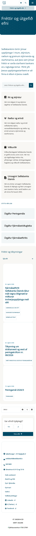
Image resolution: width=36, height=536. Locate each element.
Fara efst (17, 434)
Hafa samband (10, 475)
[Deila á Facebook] (22, 410)
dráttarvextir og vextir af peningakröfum (19, 360)
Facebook (10, 508)
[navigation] (32, 3)
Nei (9, 427)
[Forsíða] (5, 3)
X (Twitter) (11, 504)
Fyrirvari (8, 488)
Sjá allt (5, 259)
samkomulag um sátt (12, 308)
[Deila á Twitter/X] (27, 410)
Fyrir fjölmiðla (10, 483)
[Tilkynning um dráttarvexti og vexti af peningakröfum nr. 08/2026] (18, 332)
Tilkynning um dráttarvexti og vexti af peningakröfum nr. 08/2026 (16, 351)
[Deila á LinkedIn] (32, 410)
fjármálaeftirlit (11, 317)
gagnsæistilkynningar (13, 312)
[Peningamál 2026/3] (18, 375)
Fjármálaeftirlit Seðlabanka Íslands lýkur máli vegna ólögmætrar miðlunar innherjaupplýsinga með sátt (17, 295)
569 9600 (9, 464)
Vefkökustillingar (11, 496)
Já (18, 427)
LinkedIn (10, 500)
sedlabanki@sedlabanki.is (14, 459)
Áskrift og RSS (10, 479)
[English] (21, 3)
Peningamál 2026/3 (14, 389)
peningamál (9, 396)
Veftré (7, 492)
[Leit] (26, 3)
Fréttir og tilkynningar (11, 252)
